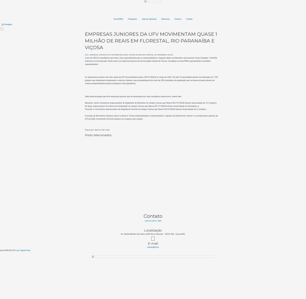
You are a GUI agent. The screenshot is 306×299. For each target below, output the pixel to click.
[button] (2, 29)
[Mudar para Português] (7, 24)
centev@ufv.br (153, 247)
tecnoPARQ (118, 19)
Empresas (165, 19)
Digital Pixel (25, 250)
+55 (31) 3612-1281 (153, 221)
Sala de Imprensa (149, 19)
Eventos (178, 19)
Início (87, 55)
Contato (189, 19)
